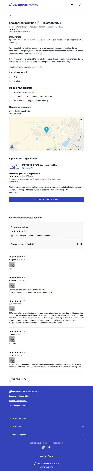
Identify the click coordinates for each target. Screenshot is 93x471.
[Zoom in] (81, 119)
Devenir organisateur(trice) (19, 405)
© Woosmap (50, 150)
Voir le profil (27, 168)
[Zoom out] (81, 123)
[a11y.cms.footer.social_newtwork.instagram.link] (43, 448)
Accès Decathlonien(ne (18, 401)
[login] (80, 4)
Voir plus (13, 192)
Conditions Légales (17, 435)
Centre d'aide (15, 426)
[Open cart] (72, 4)
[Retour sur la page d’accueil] (27, 4)
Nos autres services (17, 418)
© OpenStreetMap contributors (74, 150)
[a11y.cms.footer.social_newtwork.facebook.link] (49, 448)
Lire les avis (13, 182)
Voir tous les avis (19, 379)
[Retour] (10, 14)
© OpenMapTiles (59, 150)
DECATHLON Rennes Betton (19, 32)
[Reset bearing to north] (81, 126)
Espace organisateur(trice (19, 396)
